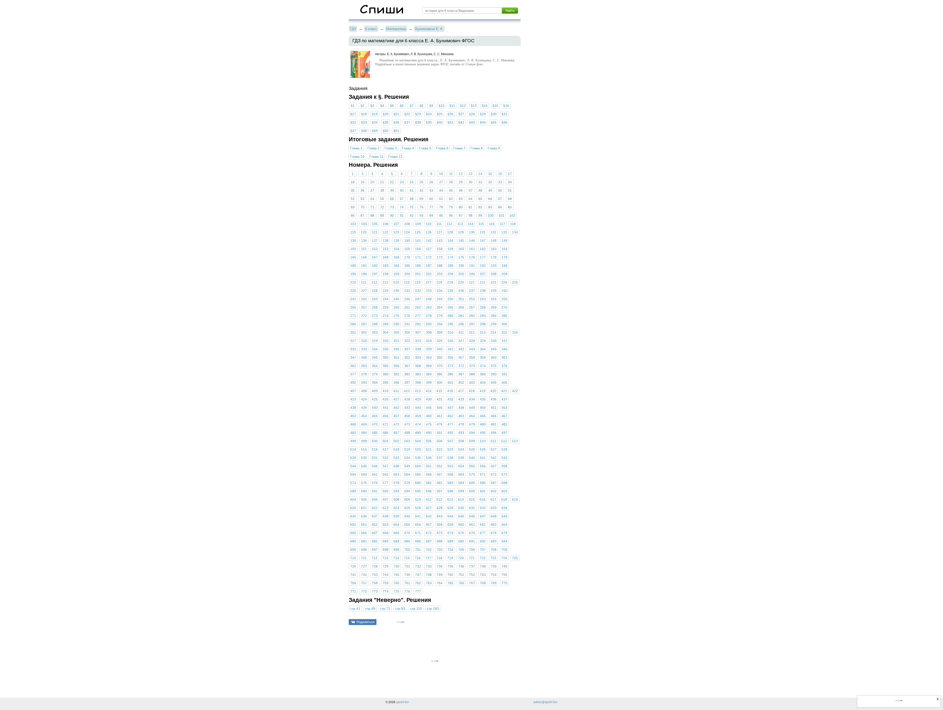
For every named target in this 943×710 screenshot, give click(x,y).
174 (450, 257)
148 (494, 240)
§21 (396, 114)
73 (392, 207)
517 (385, 449)
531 (375, 458)
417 (461, 391)
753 (483, 575)
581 (429, 483)
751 (461, 575)
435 (483, 399)
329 (483, 341)
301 (353, 332)
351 (396, 357)
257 (364, 307)
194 (504, 266)
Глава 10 (357, 156)
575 (364, 483)
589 (353, 491)
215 (407, 282)
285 (504, 316)
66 (490, 199)
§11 (452, 106)
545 (364, 466)
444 (418, 408)
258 (375, 307)
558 (504, 466)
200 (407, 274)
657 (429, 524)
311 (461, 332)
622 (375, 508)
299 (494, 324)
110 (428, 224)
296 (461, 324)
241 (353, 299)
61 (441, 199)
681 (364, 541)
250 (450, 299)
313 (482, 332)
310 (450, 332)
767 (472, 583)
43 (431, 190)
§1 (353, 106)
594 (407, 491)
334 (375, 349)
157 (429, 249)
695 (353, 550)
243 (375, 299)
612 (439, 499)
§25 (440, 114)
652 (375, 524)
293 (429, 324)
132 (493, 232)
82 (480, 207)
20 (372, 182)
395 (385, 382)
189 (450, 266)
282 (472, 316)
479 (472, 424)
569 (461, 474)
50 (500, 190)
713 (385, 558)
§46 (504, 122)
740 (504, 566)
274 (385, 316)
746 (407, 575)
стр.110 (416, 609)
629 (450, 508)
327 (461, 341)
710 (353, 558)
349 (375, 357)
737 (472, 566)
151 (364, 249)
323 (418, 341)
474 (418, 424)
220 (461, 282)
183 (385, 266)
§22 (407, 114)
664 (504, 524)
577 (385, 483)
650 (353, 524)
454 (364, 416)
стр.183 (433, 609)
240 (504, 291)
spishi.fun (402, 702)
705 (461, 550)
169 (396, 257)
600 (472, 491)
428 (407, 399)
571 (483, 474)
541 (483, 458)
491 (440, 433)
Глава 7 (459, 148)
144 (450, 240)
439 (364, 408)
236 (461, 291)
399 (429, 382)
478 (461, 424)
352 (407, 357)
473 (407, 424)
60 (431, 199)
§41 (450, 122)
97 (461, 215)
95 (441, 215)
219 (450, 282)
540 (472, 458)
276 (407, 316)
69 (353, 207)
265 (450, 307)
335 (385, 349)
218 (439, 282)
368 (418, 366)
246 (407, 299)
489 (418, 433)
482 (504, 424)
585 (472, 483)
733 (429, 566)
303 (375, 332)
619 (515, 499)
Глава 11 (376, 156)
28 (451, 182)
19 (362, 182)
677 (483, 533)
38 (382, 190)
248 (429, 299)
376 (504, 366)
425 (375, 399)
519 (407, 449)
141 (418, 240)
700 (407, 550)
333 (364, 349)
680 (353, 541)
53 (362, 199)
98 (470, 215)
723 (493, 558)
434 (472, 399)
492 (450, 433)
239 (494, 291)
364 (375, 366)
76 (421, 207)
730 (396, 566)
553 (450, 466)
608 (396, 499)
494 (472, 433)
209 (504, 274)
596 (429, 491)
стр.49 (370, 609)
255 (504, 299)
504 (418, 441)
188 (440, 266)
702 (429, 550)
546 (375, 466)
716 (418, 558)
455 (375, 416)
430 (429, 399)
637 (375, 516)
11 (451, 174)
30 (470, 182)
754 (494, 575)
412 (407, 391)
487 (396, 433)
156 (418, 249)
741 (353, 575)
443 (407, 408)
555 (472, 466)
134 (515, 232)
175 (461, 257)
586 (483, 483)
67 (500, 199)
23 (402, 182)
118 (513, 224)
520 (418, 449)
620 (353, 508)
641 (418, 516)
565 (418, 474)
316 (515, 332)
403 (472, 382)
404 (483, 382)
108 (407, 224)
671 (418, 533)
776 (407, 591)
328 (472, 341)
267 (472, 307)
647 (483, 516)
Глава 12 (395, 156)
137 (375, 240)
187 (429, 266)
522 (440, 449)
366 (396, 366)
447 (450, 408)
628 (440, 508)
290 (396, 324)
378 (364, 374)
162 (483, 249)
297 (472, 324)
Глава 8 (477, 148)
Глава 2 (373, 148)
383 (418, 374)
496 (494, 433)
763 (429, 583)
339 (429, 349)
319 (375, 341)
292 (418, 324)
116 (492, 224)
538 (450, 458)
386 (450, 374)
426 (385, 399)
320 (385, 341)
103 (353, 224)
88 (372, 215)
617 (493, 499)
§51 (396, 131)
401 (450, 382)
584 (461, 483)
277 (418, 316)
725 (515, 558)
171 (418, 257)
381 (396, 374)
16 (500, 174)
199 (396, 274)
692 (483, 541)
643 (440, 516)
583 (450, 483)
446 (440, 408)
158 (440, 249)
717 (428, 558)
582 (440, 483)
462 (450, 416)
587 (494, 483)
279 (440, 316)
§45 (494, 122)
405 (494, 382)
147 (483, 240)
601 (483, 491)
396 (396, 382)
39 (392, 190)
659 (450, 524)
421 (504, 391)
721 (472, 558)
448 (461, 408)
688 (440, 541)
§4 (382, 106)
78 (441, 207)
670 (407, 533)
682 (375, 541)
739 (494, 566)
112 (449, 224)
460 (429, 416)
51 (510, 190)
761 (407, 583)
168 (385, 257)
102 (512, 215)
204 (450, 274)
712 (374, 558)
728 (375, 566)
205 (461, 274)
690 (461, 541)
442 (396, 408)
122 (385, 232)
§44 (483, 122)
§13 (474, 106)
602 (494, 491)
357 (461, 357)
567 (440, 474)
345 (494, 349)
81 (470, 207)
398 (418, 382)
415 (439, 391)
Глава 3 (391, 148)
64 (470, 199)
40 (402, 190)
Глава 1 (356, 148)
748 (429, 575)
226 (353, 291)
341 (450, 349)
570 (472, 474)
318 (364, 341)
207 (483, 274)
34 (510, 182)
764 (440, 583)
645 (461, 516)
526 (483, 449)
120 (364, 232)
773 (375, 591)
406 (504, 382)
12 (461, 174)
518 (396, 449)
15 (490, 174)
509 (472, 441)
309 (440, 332)
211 (364, 282)
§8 (421, 106)
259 (385, 307)
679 (504, 533)
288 (375, 324)
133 (504, 232)
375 (494, 366)
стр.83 (400, 609)
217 (428, 282)
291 (407, 324)
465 (483, 416)
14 (480, 174)
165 (353, 257)
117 (502, 224)
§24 (429, 114)
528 (504, 449)
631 (472, 508)
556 (483, 466)
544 (353, 466)
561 (375, 474)
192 (483, 266)
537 (440, 458)
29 (461, 182)
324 (429, 341)
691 (472, 541)
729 (385, 566)
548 (396, 466)
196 (364, 274)
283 (483, 316)
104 (364, 224)
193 (494, 266)
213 (385, 282)
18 (353, 182)
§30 (494, 114)
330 (494, 341)
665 (353, 533)
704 (450, 550)
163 (494, 249)
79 (451, 207)
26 (431, 182)
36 (362, 190)
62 (451, 199)
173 (440, 257)
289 (385, 324)
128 (450, 232)
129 (461, 232)
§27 (461, 114)
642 (429, 516)
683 (385, 541)
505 (429, 441)
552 (440, 466)
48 (480, 190)
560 (364, 474)
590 (364, 491)
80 (461, 207)
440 (375, 408)
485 (375, 433)
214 (396, 282)
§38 (418, 122)
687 (429, 541)
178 (494, 257)
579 (407, 483)
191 (472, 266)
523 (450, 449)
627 (429, 508)
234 (440, 291)
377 (353, 374)
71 (372, 207)
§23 (418, 114)
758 (375, 583)
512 (504, 441)
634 (504, 508)
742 (364, 575)
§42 (461, 122)
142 (429, 240)
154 (396, 249)
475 (429, 424)
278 (429, 316)
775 (396, 591)
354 (429, 357)
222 (482, 282)
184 (396, 266)
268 (483, 307)
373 (472, 366)
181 (364, 266)
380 (385, 374)
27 (441, 182)
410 (385, 391)
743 (375, 575)
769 (494, 583)
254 (494, 299)
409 (375, 391)
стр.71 (385, 609)
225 (515, 282)
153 (385, 249)
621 (364, 508)
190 (461, 266)
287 (364, 324)
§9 (431, 106)
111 (439, 224)
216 (418, 282)
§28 (472, 114)
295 (450, 324)
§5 (392, 106)
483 (353, 433)
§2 (362, 106)
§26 (450, 114)
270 (504, 307)
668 (385, 533)
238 (483, 291)
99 (480, 215)
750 (450, 575)
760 (396, 583)
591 (375, 491)
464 (472, 416)
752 (472, 575)
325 (440, 341)
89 (382, 215)
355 (440, 357)
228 (375, 291)
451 (494, 408)
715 (407, 558)
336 (396, 349)
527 (494, 449)
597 (440, 491)
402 (461, 382)
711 (364, 558)
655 (407, 524)
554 (461, 466)
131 (482, 232)
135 (353, 240)
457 (396, 416)
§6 (402, 106)
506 (440, 441)
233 (429, 291)
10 (441, 174)
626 (418, 508)
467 (504, 416)
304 (385, 332)
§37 (407, 122)
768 (483, 583)
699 (396, 550)
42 (421, 190)
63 (461, 199)
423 (353, 399)
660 (461, 524)
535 (418, 458)
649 (504, 516)
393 (364, 382)
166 (364, 257)
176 (472, 257)
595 (418, 491)
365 (385, 366)
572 (494, 474)
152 (375, 249)
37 (372, 190)
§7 (412, 106)
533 (396, 458)
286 (353, 324)
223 (493, 282)
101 (501, 215)
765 (450, 583)
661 (472, 524)
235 (450, 291)
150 (353, 249)
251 (461, 299)
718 (439, 558)
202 (429, 274)
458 (407, 416)
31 (480, 182)
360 (494, 357)
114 (470, 224)
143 (440, 240)
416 (450, 391)
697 (375, 550)
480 (483, 424)
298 (483, 324)
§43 (472, 122)
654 (396, 524)
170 (407, 257)
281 (461, 316)
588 (504, 483)
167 (375, 257)
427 (396, 399)
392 (353, 382)
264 (440, 307)
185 (407, 266)
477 (450, 424)
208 (494, 274)
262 (418, 307)
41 (412, 190)
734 (440, 566)
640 (407, 516)
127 (439, 232)
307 (418, 332)
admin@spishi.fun (545, 702)
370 (440, 366)
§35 (385, 122)
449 (472, 408)
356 (450, 357)
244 (385, 299)
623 (385, 508)
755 (504, 575)
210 (353, 282)
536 (429, 458)
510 (483, 441)
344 (483, 349)
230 (396, 291)
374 (483, 366)
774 (385, 591)
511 (493, 441)
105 (375, 224)
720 (461, 558)
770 (504, 583)
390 (494, 374)
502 (396, 441)
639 (396, 516)
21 (382, 182)
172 (429, 257)
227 (364, 291)
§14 (484, 106)
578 (396, 483)
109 (418, 224)
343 (472, 349)
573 (504, 474)
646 (472, 516)
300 (504, 324)
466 (494, 416)
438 (353, 408)
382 (407, 374)
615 (472, 499)
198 (385, 274)
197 (375, 274)
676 (472, 533)
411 (396, 391)
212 (374, 282)
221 (472, 282)
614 (461, 499)
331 (504, 341)
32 (490, 182)
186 (418, 266)
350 (385, 357)
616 (482, 499)
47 (470, 190)
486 (385, 433)
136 (364, 240)
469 (364, 424)
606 (375, 499)
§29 (483, 114)
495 (483, 433)
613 (450, 499)
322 (407, 341)
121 (374, 232)
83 (490, 207)
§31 (504, 114)
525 (472, 449)
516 (375, 449)
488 (407, 433)
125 (418, 232)
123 (396, 232)
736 (461, 566)
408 (364, 391)
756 (353, 583)
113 (460, 224)
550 (418, 466)
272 (364, 316)
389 (483, 374)
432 (450, 399)
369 (429, 366)
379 (375, 374)
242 (364, 299)
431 (440, 399)
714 (396, 558)
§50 (385, 131)
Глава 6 (442, 148)
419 (482, 391)
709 (504, 550)
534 (407, 458)
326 (450, 341)
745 (396, 575)
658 (440, 524)
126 (428, 232)
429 (418, 399)
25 (421, 182)
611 (428, 499)
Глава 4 (408, 148)
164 (504, 249)
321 (396, 341)
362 (353, 366)
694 (504, 541)
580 (418, 483)
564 (407, 474)
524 (461, 449)
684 (396, 541)
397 (407, 382)
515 (364, 449)
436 (494, 399)
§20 (385, 114)
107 (396, 224)
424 (364, 399)
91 (402, 215)
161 (472, 249)
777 (418, 591)
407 (353, 391)
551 (429, 466)
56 (392, 199)
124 (407, 232)
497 (504, 433)
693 (494, 541)
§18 (364, 114)
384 (429, 374)
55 (382, 199)
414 (428, 391)
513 (515, 441)
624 (396, 508)
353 (418, 357)
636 (364, 516)
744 (385, 575)
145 (461, 240)
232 (418, 291)
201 (418, 274)
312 (472, 332)
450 (483, 408)
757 (364, 583)
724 (504, 558)
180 (353, 266)
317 (353, 341)
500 (375, 441)
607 (385, 499)
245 (396, 299)
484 (364, 433)
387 (461, 374)
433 (461, 399)
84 (500, 207)
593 (396, 491)
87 (362, 215)
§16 (506, 106)
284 (494, 316)
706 (472, 550)
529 (353, 458)
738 (483, 566)
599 (461, 491)
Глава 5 (425, 148)
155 (407, 249)
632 (483, 508)
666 (364, 533)
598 (450, 491)
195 (353, 274)
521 (429, 449)
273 (375, 316)
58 (412, 199)
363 (364, 366)
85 (510, 207)
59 (421, 199)
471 (385, 424)
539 (461, 458)
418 (472, 391)
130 (472, 232)
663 (494, 524)
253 (483, 299)
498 (353, 441)
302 (364, 332)
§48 (364, 131)
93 (421, 215)
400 (440, 382)
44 (441, 190)
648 (494, 516)
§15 (495, 106)
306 (407, 332)
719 (450, 558)
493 (461, 433)
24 (412, 182)
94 (431, 215)
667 (375, 533)
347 (353, 357)
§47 (353, 131)
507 (450, 441)
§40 (440, 122)
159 (450, 249)
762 (418, 583)
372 (461, 366)
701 (418, 550)
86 (353, 215)
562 (385, 474)
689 (450, 541)
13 (470, 174)
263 (429, 307)
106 (385, 224)
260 (396, 307)
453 (353, 416)
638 (385, 516)
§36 (396, 122)
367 (407, 366)
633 (494, 508)
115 (481, 224)
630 (461, 508)
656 (418, 524)
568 (450, 474)
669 (396, 533)
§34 (375, 122)
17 (510, 174)
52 (353, 199)
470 (375, 424)
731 (407, 566)
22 (392, 182)
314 (493, 332)
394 (375, 382)
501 (385, 441)
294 (440, 324)
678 (494, 533)
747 (418, 575)
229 (385, 291)
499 (364, 441)
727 (364, 566)
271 (353, 316)
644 (450, 516)
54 (372, 199)
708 (494, 550)
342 (461, 349)
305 (396, 332)
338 (418, 349)
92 (412, 215)
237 (472, 291)
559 (353, 474)
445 (429, 408)
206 (472, 274)
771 (353, 591)
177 (483, 257)
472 (396, 424)
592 (385, 491)
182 (375, 266)
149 (504, 240)
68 (510, 199)
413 (418, 391)
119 (353, 232)
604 (353, 499)
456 (385, 416)
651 (364, 524)
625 (407, 508)
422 (515, 391)
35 (353, 190)
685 (407, 541)
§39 (429, 122)
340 (440, 349)
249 (440, 299)
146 (472, 240)
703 (440, 550)
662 (483, 524)
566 (429, 474)
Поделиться (365, 622)
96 (451, 215)
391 (504, 374)
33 (500, 182)
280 (450, 316)
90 (392, 215)
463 (461, 416)
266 (461, 307)
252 (472, 299)
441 (385, 408)
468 (353, 424)
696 (364, 550)
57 (402, 199)
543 (504, 458)
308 (429, 332)
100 (491, 215)
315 (504, 332)
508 (461, 441)
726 (353, 566)
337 (407, 349)
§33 (364, 122)
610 (418, 499)
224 (504, 282)
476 (440, 424)
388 (472, 374)
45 (451, 190)
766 (461, 583)
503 (407, 441)
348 (364, 357)
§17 (353, 114)
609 (407, 499)
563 (396, 474)
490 (429, 433)
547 (385, 466)
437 (504, 399)
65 (480, 199)
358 (472, 357)
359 (483, 357)
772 (364, 591)
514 (353, 449)
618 (504, 499)
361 (504, 357)
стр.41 (355, 609)
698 (385, 550)
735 (450, 566)
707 (483, 550)
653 (385, 524)
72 (382, 207)
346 (504, 349)
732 (418, 566)
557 (494, 466)
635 (353, 516)
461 (440, 416)
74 (402, 207)
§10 (441, 106)
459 (418, 416)
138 (385, 240)
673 (440, 533)
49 (490, 190)
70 (362, 207)
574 (353, 483)
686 (418, 541)
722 (482, 558)
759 (385, 583)
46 (461, 190)
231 (407, 291)
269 (494, 307)
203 (440, 274)
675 (461, 533)
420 (493, 391)
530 (364, 458)
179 (504, 257)
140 (407, 240)
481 (494, 424)
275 (396, 316)
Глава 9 (494, 148)
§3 (372, 106)
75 (412, 207)
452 (504, 408)
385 (440, 374)
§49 (375, 131)
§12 (463, 106)
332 (353, 349)
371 (450, 366)
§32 (353, 122)
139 (396, 240)
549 (407, 466)
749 (440, 575)
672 (429, 533)
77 (431, 207)
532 (385, 458)
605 (364, 499)
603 (504, 491)
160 (461, 249)
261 (407, 307)
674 (450, 533)
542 (494, 458)
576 (375, 483)
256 (353, 307)
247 (418, 299)
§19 (375, 114)
